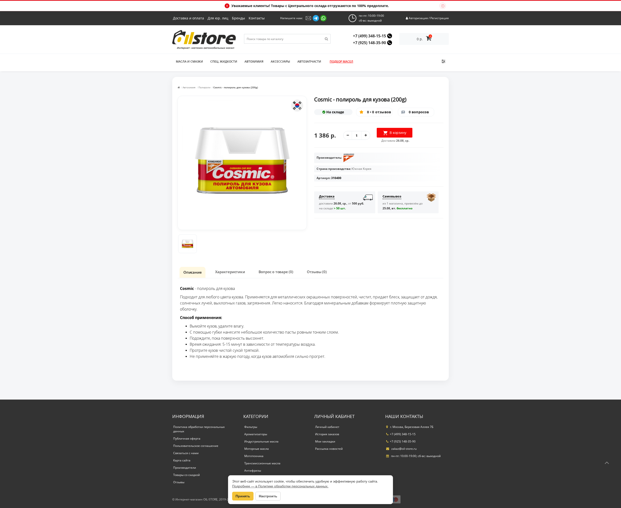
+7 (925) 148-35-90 (369, 42)
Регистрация (439, 18)
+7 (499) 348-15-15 (369, 35)
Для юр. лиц (218, 18)
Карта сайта (181, 460)
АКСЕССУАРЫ (280, 61)
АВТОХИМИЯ (254, 61)
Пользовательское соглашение (195, 446)
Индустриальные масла (261, 441)
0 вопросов (419, 112)
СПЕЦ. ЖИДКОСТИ (223, 61)
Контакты (257, 18)
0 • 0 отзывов (379, 112)
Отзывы (178, 482)
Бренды (238, 18)
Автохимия (189, 87)
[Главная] (179, 87)
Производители (184, 468)
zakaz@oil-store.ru (404, 449)
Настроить (268, 496)
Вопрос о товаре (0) (276, 271)
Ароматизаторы (255, 434)
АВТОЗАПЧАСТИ (309, 61)
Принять (243, 496)
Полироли (204, 87)
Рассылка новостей (329, 449)
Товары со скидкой (186, 475)
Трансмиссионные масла (262, 463)
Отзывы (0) (317, 271)
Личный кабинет (327, 427)
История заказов (327, 434)
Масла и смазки (189, 61)
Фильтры (250, 427)
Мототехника (253, 456)
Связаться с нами (186, 453)
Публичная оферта (186, 438)
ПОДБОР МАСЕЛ (341, 61)
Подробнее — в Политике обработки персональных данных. (280, 486)
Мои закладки (325, 441)
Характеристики (230, 271)
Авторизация (418, 18)
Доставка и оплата (188, 18)
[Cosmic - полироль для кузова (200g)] (187, 243)
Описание (192, 272)
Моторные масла (256, 449)
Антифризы (252, 470)
